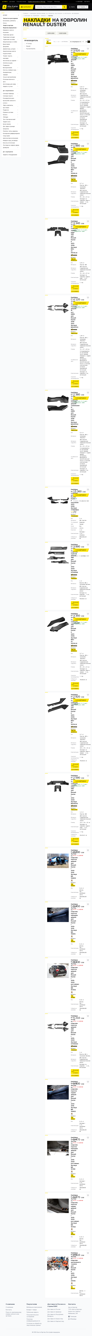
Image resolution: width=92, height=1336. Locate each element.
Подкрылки (6, 65)
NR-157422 (73, 1233)
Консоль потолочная (9, 143)
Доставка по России (53, 1309)
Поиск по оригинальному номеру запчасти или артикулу (13, 1314)
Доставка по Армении (54, 1312)
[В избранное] (88, 49)
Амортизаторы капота (9, 51)
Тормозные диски (8, 34)
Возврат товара (32, 1309)
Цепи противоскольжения (10, 138)
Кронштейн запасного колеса (9, 102)
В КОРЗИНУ (81, 54)
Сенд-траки (6, 135)
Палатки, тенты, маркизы (10, 131)
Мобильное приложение (34, 1307)
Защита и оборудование (10, 154)
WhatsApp (57, 1)
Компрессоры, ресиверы (10, 140)
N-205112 (73, 1287)
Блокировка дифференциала (11, 133)
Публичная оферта (32, 1312)
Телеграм (73, 1316)
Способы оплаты (21, 1)
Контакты (86, 1)
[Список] (89, 42)
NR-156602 (73, 885)
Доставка (12, 1)
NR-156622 (73, 1118)
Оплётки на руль (7, 63)
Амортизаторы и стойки (10, 42)
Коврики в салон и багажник (8, 31)
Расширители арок (8, 98)
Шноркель (6, 128)
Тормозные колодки (9, 37)
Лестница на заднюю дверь (11, 145)
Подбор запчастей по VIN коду (36, 1)
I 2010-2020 (50, 33)
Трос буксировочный (9, 119)
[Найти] (64, 7)
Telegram (49, 1)
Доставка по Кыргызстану (55, 1321)
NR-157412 (73, 1176)
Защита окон (6, 121)
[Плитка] (86, 42)
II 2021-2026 (62, 33)
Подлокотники (7, 53)
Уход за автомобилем (9, 77)
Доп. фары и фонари (9, 126)
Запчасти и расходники (10, 18)
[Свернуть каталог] (19, 15)
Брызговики (6, 44)
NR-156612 (73, 940)
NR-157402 (73, 996)
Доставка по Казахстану (55, 1318)
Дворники (6, 46)
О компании (79, 1)
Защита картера (8, 25)
